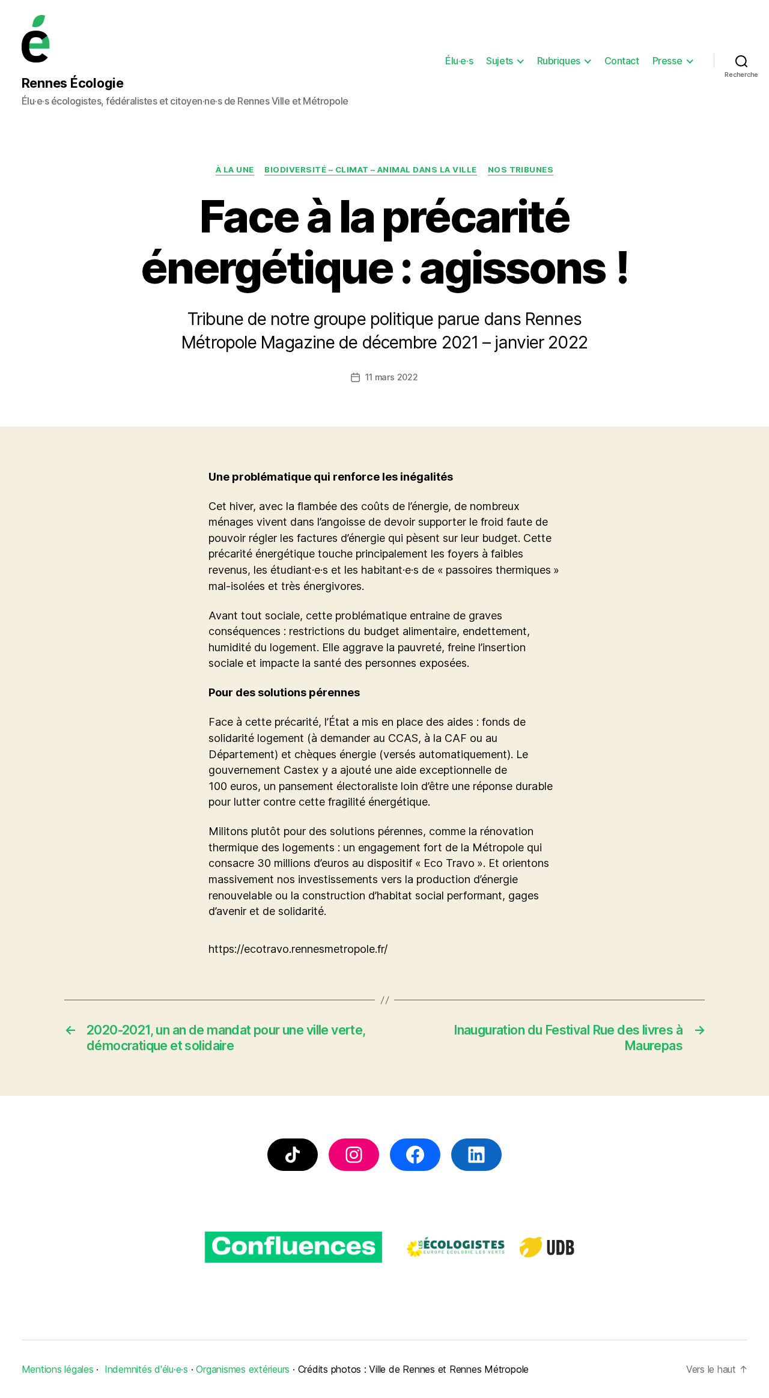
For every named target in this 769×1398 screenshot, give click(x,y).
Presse (667, 61)
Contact (621, 61)
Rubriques (558, 61)
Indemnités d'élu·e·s (146, 1369)
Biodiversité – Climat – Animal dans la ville (370, 169)
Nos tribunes (521, 169)
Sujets (499, 61)
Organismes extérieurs (243, 1369)
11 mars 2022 (391, 377)
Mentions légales (58, 1369)
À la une (235, 169)
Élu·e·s (459, 61)
